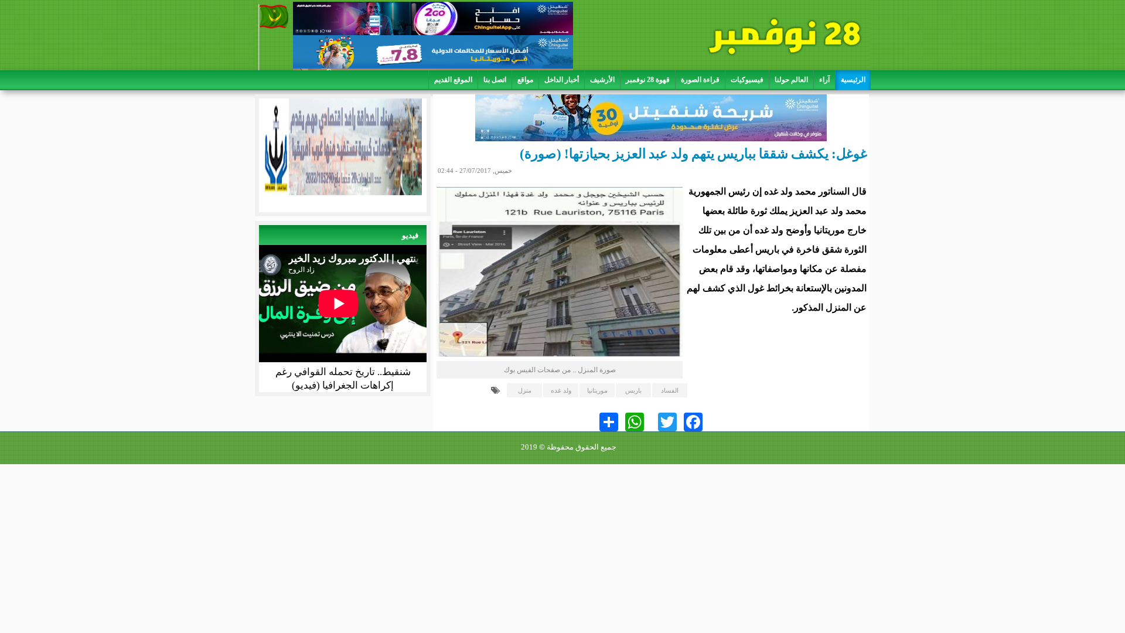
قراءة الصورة (700, 80)
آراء (824, 80)
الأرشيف (602, 80)
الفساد (670, 390)
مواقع (525, 80)
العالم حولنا (791, 80)
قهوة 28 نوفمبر (648, 80)
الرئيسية (853, 80)
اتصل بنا (494, 80)
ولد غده (561, 390)
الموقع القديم (453, 80)
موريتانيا (597, 390)
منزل (524, 390)
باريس (633, 390)
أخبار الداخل (561, 80)
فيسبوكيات (747, 80)
